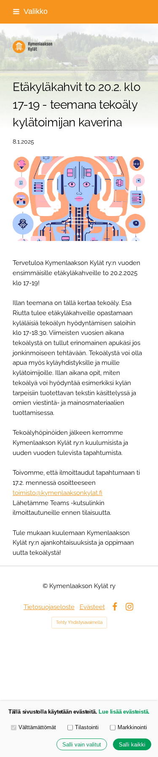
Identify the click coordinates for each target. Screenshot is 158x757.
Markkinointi (132, 727)
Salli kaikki (132, 744)
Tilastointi (87, 727)
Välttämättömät (37, 727)
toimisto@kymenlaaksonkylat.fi (57, 492)
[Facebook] (114, 606)
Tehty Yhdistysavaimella (79, 622)
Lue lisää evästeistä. (124, 712)
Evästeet (92, 606)
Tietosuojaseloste (49, 606)
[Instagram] (129, 606)
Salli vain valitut (81, 744)
